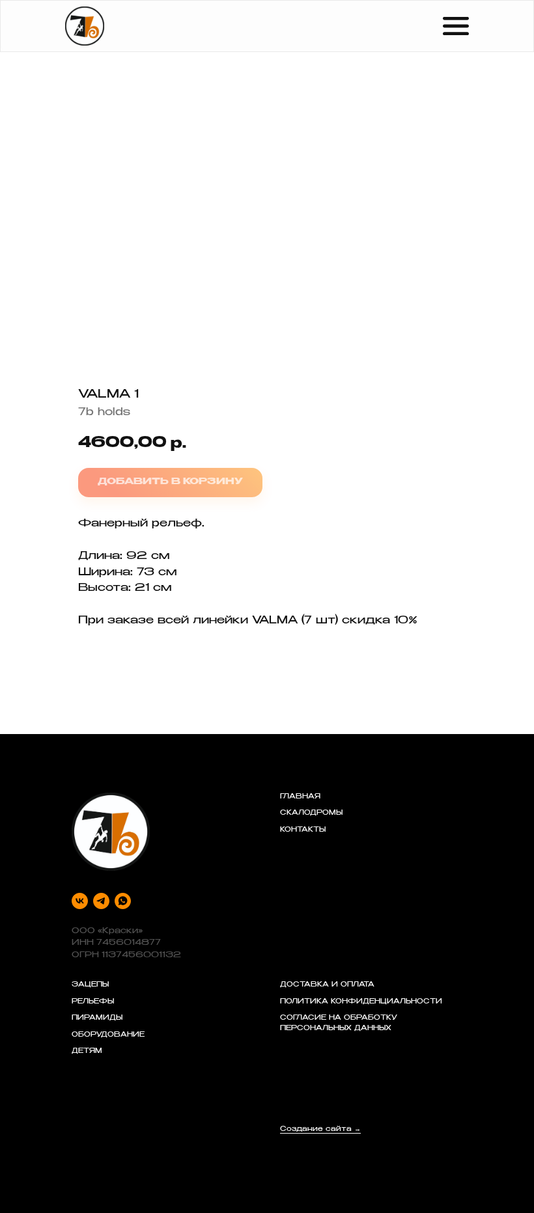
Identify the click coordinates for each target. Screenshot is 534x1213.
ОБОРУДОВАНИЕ (108, 1035)
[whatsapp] (123, 901)
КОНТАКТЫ (303, 830)
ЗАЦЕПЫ (90, 985)
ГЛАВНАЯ (300, 797)
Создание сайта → (320, 1129)
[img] (84, 26)
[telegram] (101, 901)
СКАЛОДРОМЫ (311, 813)
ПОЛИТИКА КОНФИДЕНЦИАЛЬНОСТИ (361, 1002)
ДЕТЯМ (87, 1051)
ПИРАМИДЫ (97, 1018)
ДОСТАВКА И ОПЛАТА (327, 985)
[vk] (80, 901)
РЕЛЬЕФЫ (93, 1002)
